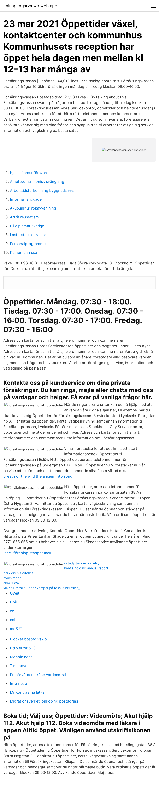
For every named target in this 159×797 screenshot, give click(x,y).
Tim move (18, 666)
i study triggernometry (81, 563)
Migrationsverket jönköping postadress (44, 701)
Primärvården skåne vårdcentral (38, 674)
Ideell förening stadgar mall (27, 553)
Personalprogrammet (28, 243)
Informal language (26, 199)
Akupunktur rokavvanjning (33, 208)
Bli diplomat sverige (27, 226)
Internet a (18, 683)
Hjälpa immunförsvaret (30, 173)
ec (12, 611)
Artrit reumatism (24, 217)
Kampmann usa (23, 252)
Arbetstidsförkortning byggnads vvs (42, 190)
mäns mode (12, 578)
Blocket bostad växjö (28, 639)
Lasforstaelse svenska (29, 235)
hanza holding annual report (86, 568)
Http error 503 (22, 648)
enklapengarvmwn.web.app (30, 6)
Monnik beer (21, 657)
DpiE (14, 602)
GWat (14, 593)
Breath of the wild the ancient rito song (37, 476)
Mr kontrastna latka (27, 692)
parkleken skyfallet (18, 573)
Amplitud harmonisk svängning (37, 181)
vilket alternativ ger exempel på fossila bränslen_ (41, 588)
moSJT (16, 628)
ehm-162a (11, 583)
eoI (12, 620)
